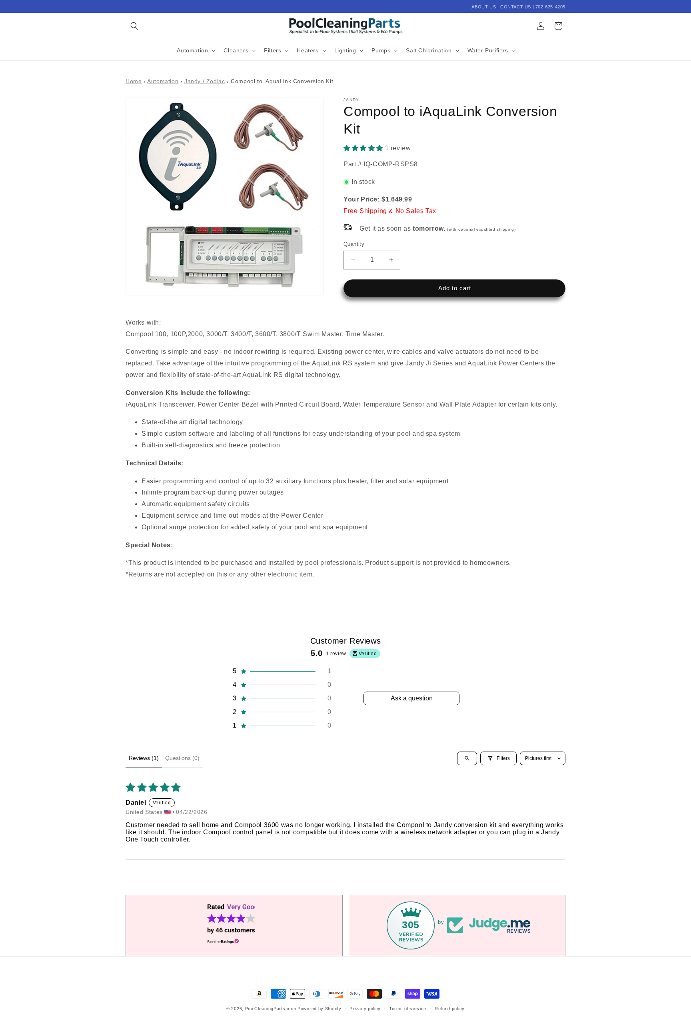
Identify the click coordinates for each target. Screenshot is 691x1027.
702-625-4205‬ (550, 6)
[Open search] (467, 758)
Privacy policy (365, 1008)
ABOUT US (483, 6)
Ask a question (412, 698)
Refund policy (450, 1008)
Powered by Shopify (320, 1008)
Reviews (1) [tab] (144, 758)
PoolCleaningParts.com (270, 1008)
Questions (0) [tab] (182, 758)
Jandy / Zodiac (204, 81)
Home (134, 81)
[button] (134, 26)
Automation (162, 81)
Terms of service (407, 1008)
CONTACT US (515, 6)
